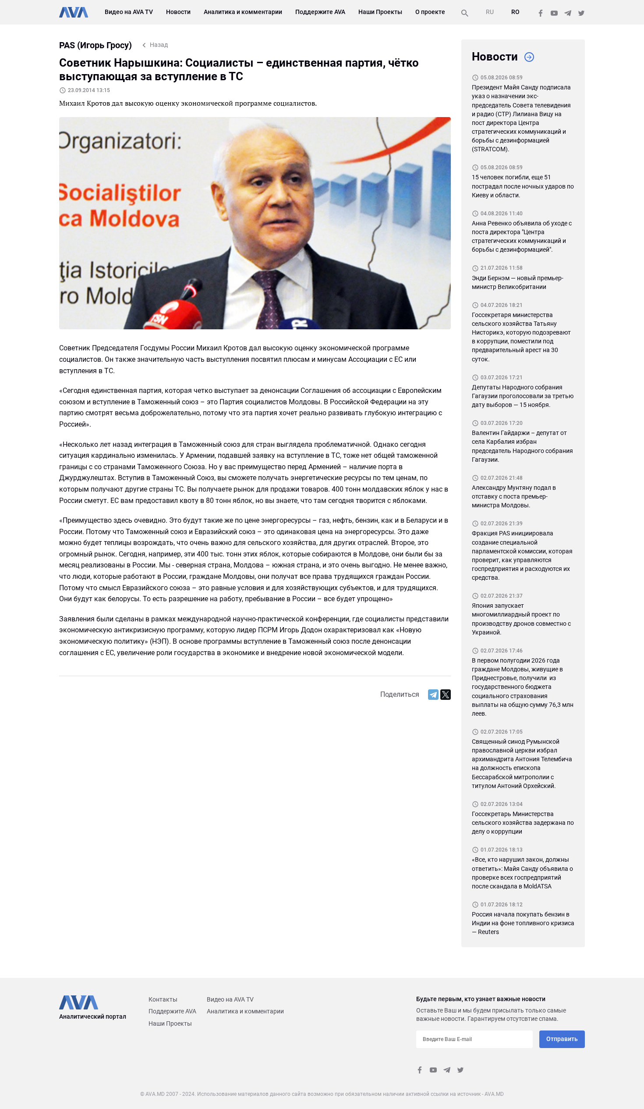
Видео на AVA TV (129, 11)
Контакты (163, 999)
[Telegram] (433, 694)
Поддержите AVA (320, 11)
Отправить (562, 1038)
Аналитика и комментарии (243, 11)
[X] (445, 694)
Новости (178, 11)
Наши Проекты (380, 11)
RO (515, 11)
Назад (159, 44)
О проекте (430, 11)
